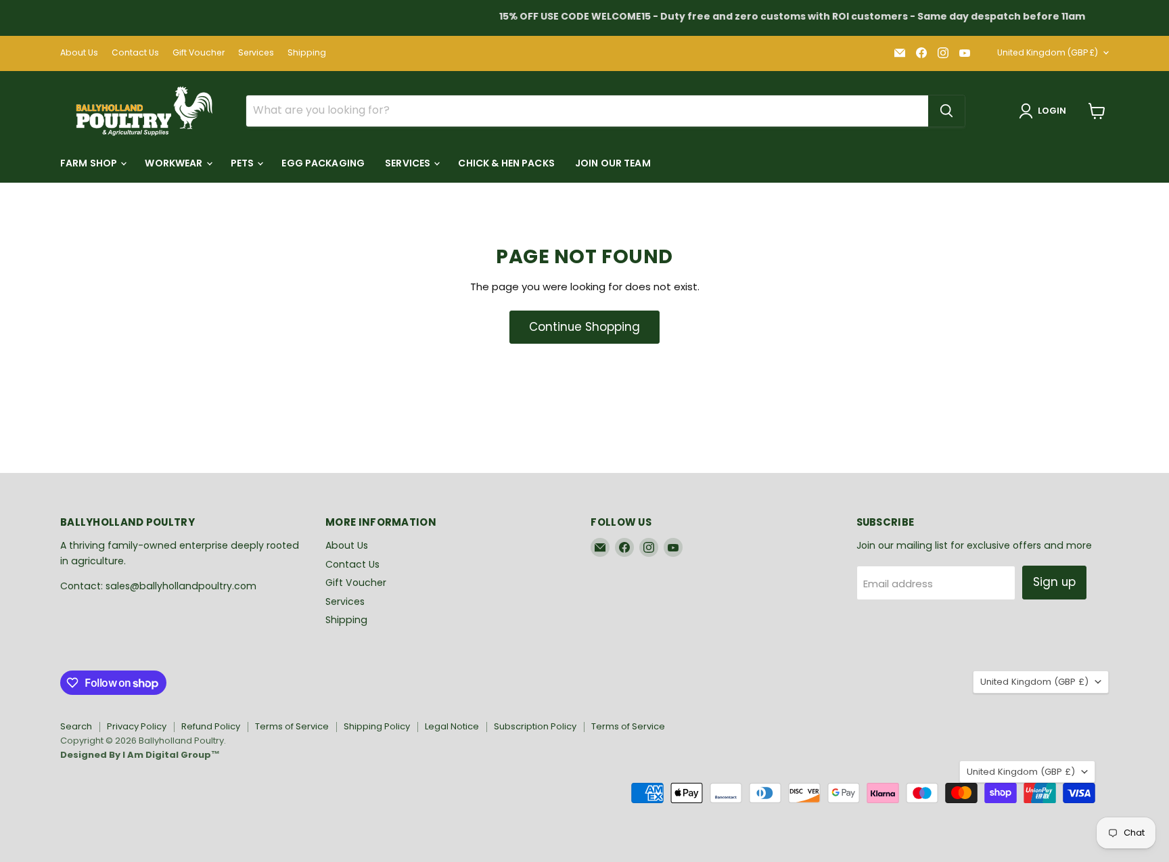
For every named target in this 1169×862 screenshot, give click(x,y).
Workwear (174, 163)
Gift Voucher (199, 53)
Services (256, 53)
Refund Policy (210, 726)
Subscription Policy (535, 726)
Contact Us (135, 53)
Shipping (307, 53)
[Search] (946, 111)
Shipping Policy (377, 726)
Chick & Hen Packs (506, 163)
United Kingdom (1047, 52)
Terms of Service (292, 726)
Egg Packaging (323, 163)
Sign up (1054, 582)
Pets (243, 163)
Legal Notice (452, 726)
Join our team (613, 163)
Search (76, 726)
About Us (79, 53)
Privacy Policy (136, 726)
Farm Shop (89, 163)
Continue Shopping (584, 327)
